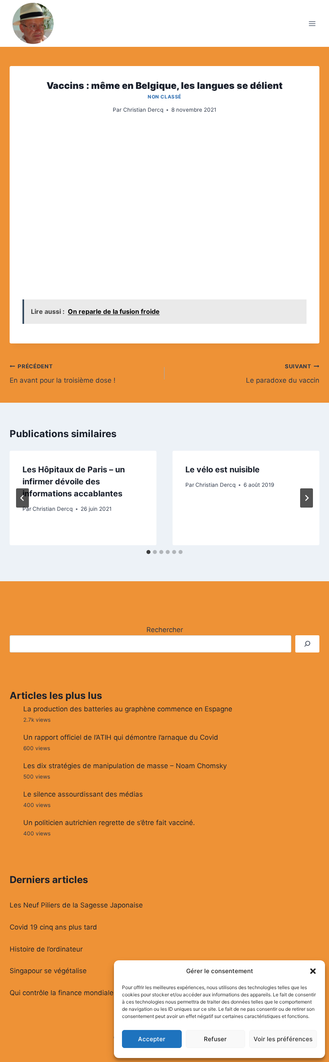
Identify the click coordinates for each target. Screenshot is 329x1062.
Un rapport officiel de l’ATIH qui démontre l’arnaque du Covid (120, 737)
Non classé (164, 97)
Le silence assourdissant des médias (83, 794)
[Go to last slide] (22, 498)
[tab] (148, 552)
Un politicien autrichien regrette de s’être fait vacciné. (109, 823)
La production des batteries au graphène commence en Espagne (127, 709)
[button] (313, 971)
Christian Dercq (143, 109)
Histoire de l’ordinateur (46, 949)
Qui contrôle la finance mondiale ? (64, 993)
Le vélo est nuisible (222, 469)
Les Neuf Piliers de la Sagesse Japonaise (76, 905)
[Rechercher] (307, 643)
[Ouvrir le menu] (312, 23)
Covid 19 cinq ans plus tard (53, 927)
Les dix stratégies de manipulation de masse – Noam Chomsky (125, 766)
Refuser (215, 1039)
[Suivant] (306, 498)
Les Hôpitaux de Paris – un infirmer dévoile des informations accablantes (73, 481)
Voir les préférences (283, 1039)
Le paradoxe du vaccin (282, 373)
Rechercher (164, 630)
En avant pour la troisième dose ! (63, 373)
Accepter (151, 1039)
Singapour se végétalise (48, 971)
